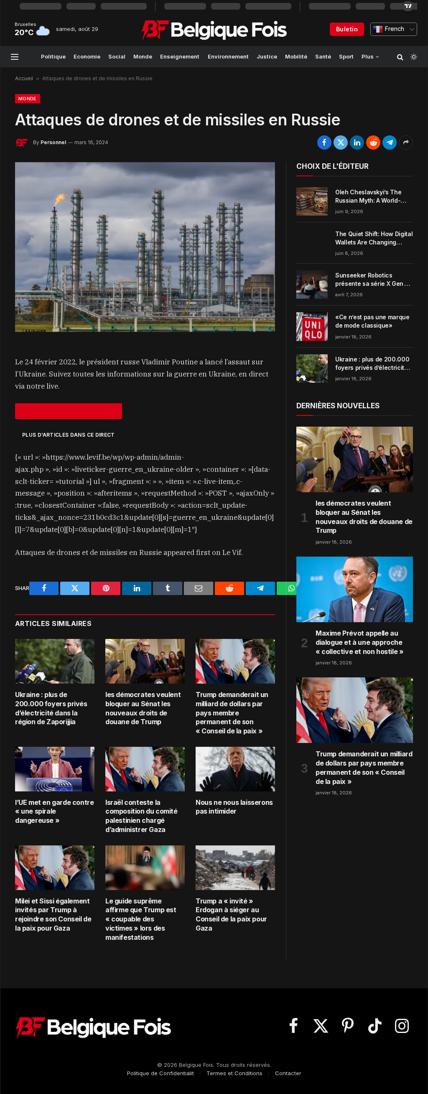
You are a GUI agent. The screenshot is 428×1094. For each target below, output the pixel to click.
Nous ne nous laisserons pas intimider (234, 807)
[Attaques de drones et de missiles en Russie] (145, 247)
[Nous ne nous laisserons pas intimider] (235, 769)
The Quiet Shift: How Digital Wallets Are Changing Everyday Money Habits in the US (374, 238)
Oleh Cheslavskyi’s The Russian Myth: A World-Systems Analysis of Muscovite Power (368, 196)
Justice (267, 56)
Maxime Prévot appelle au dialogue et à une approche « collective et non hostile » (359, 642)
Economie (87, 56)
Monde (142, 56)
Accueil (24, 78)
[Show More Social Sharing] (406, 142)
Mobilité (296, 56)
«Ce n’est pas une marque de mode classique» (372, 321)
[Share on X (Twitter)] (341, 142)
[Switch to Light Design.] (413, 56)
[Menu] (14, 56)
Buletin (347, 29)
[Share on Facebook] (324, 142)
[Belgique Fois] (214, 29)
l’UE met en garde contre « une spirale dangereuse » (54, 811)
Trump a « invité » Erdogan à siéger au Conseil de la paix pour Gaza (231, 914)
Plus (368, 56)
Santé (323, 56)
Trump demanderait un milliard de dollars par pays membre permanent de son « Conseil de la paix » (232, 712)
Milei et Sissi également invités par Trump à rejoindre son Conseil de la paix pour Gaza (53, 914)
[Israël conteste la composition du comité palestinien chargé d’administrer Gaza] (145, 769)
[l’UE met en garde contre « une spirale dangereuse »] (54, 769)
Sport (346, 56)
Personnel (53, 142)
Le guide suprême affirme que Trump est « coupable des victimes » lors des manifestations (140, 919)
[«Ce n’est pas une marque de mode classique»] (312, 326)
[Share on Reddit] (373, 142)
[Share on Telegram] (389, 142)
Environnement (228, 56)
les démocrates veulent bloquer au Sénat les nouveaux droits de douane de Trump (143, 708)
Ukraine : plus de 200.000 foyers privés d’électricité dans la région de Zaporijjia (51, 708)
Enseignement (179, 56)
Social (116, 56)
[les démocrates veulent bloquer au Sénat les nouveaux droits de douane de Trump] (145, 661)
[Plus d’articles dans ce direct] (68, 411)
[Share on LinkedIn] (357, 142)
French (393, 29)
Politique (53, 56)
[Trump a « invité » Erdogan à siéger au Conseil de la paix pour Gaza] (235, 867)
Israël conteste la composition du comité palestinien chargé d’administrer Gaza (141, 816)
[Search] (400, 56)
